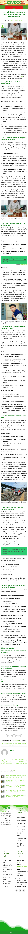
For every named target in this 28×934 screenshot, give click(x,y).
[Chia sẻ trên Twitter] (12, 735)
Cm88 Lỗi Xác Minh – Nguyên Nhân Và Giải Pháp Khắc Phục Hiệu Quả (16, 776)
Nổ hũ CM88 (16, 740)
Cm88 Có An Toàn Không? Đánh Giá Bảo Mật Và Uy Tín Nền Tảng (15, 786)
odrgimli (21, 20)
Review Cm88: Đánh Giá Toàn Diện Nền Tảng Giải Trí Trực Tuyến (16, 791)
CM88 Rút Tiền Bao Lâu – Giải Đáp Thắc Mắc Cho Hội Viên (15, 781)
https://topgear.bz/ (22, 866)
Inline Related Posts (23, 264)
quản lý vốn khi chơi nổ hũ (14, 745)
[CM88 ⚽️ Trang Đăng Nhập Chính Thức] (14, 2)
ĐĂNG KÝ (9, 7)
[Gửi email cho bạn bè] (15, 735)
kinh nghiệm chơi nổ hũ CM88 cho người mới (16, 743)
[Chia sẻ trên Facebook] (10, 735)
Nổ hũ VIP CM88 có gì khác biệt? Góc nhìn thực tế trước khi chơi (21, 761)
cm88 (21, 76)
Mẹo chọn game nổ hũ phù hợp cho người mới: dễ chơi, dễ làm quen (7, 761)
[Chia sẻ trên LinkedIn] (20, 735)
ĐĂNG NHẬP (19, 7)
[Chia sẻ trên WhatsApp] (7, 735)
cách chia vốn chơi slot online (7, 742)
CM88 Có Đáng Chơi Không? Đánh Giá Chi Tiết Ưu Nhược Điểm (16, 796)
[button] (2, 2)
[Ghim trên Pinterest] (18, 735)
